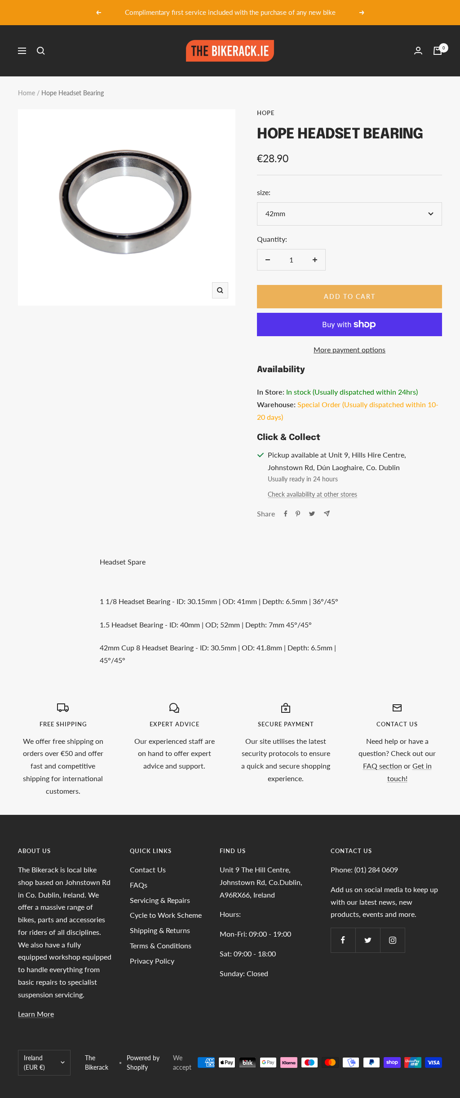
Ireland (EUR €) (34, 1062)
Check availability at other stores (312, 494)
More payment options (349, 349)
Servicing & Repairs (160, 900)
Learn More (36, 1013)
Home (26, 93)
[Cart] (437, 51)
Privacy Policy (152, 960)
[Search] (41, 51)
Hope (265, 112)
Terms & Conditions (160, 945)
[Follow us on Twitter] (367, 940)
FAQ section (382, 765)
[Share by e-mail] (327, 513)
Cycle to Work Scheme (166, 915)
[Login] (418, 50)
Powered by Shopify (143, 1062)
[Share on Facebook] (286, 514)
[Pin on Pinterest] (298, 514)
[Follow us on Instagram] (392, 940)
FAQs (138, 884)
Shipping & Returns (160, 930)
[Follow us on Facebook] (343, 940)
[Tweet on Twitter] (312, 514)
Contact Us (148, 869)
